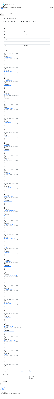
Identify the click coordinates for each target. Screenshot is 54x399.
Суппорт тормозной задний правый (9, 331)
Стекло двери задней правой (8, 57)
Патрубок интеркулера (7, 187)
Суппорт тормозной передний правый (9, 340)
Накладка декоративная (7, 122)
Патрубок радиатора (7, 150)
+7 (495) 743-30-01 (51, 7)
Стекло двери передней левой (8, 108)
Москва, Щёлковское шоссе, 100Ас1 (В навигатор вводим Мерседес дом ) (10, 393)
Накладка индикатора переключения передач (10, 117)
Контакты (2, 10)
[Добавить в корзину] (4, 55)
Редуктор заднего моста (7, 317)
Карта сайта (30, 375)
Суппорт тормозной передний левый (9, 335)
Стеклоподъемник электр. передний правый (10, 66)
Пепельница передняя (7, 85)
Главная (2, 8)
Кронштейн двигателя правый (8, 196)
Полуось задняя (6, 349)
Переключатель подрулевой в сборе (9, 210)
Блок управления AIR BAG (7, 303)
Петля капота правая (7, 252)
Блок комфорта (6, 159)
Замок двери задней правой (8, 71)
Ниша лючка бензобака (7, 284)
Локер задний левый (7, 136)
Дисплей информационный (8, 289)
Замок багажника (6, 154)
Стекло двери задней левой (8, 103)
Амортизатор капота (7, 145)
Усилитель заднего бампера (8, 363)
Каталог (2, 9)
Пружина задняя (6, 354)
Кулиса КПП (5, 247)
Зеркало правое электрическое (8, 312)
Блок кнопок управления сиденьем (9, 298)
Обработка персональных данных (31, 374)
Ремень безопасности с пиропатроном (9, 233)
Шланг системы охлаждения (8, 80)
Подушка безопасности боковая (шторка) (10, 224)
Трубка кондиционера (7, 52)
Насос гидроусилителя (7, 182)
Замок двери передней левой (8, 99)
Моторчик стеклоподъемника (8, 89)
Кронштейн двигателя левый (8, 201)
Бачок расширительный (7, 219)
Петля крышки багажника (7, 261)
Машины (5, 17)
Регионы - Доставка (4, 387)
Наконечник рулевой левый (8, 345)
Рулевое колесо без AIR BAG (8, 215)
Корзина (2, 389)
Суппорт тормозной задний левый (9, 326)
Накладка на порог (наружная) (8, 131)
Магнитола (5, 270)
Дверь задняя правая (7, 173)
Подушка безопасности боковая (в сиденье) (10, 275)
